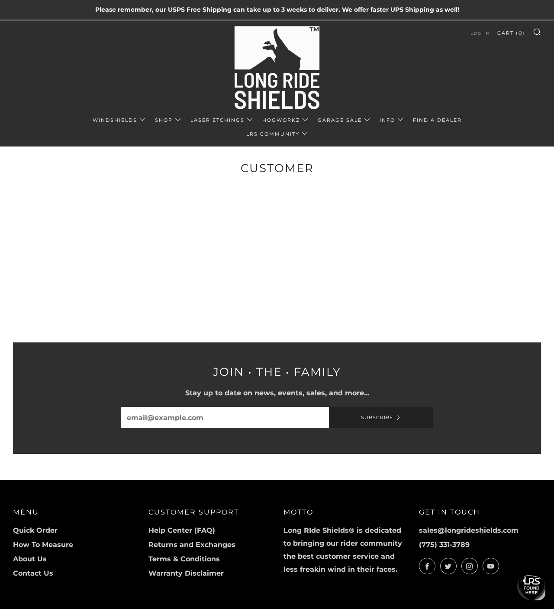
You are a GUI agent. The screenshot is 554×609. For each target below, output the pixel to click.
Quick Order (35, 530)
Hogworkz (281, 120)
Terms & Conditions (184, 559)
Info (387, 120)
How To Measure (43, 545)
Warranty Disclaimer (186, 573)
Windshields (115, 120)
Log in (480, 33)
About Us (30, 559)
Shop (164, 120)
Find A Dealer (437, 120)
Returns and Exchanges (191, 545)
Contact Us (33, 573)
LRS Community (273, 134)
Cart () (511, 33)
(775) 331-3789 (444, 545)
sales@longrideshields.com (469, 530)
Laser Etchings (217, 120)
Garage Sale (340, 120)
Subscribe (377, 417)
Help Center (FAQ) (181, 530)
